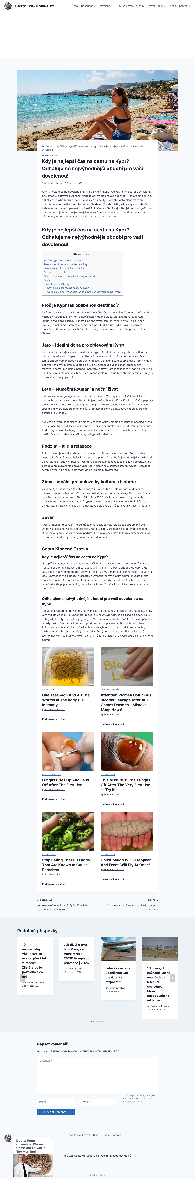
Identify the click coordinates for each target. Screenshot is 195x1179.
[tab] (91, 1021)
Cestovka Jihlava (53, 183)
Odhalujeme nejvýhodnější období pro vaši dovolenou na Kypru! (84, 291)
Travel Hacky (49, 155)
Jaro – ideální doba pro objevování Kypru (67, 264)
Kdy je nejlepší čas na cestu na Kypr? (68, 287)
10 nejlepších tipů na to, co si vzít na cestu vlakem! (132, 905)
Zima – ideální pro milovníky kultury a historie (70, 276)
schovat (86, 254)
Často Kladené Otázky (56, 284)
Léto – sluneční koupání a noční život (65, 268)
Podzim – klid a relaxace (58, 272)
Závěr (47, 280)
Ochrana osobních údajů (116, 1155)
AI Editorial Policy (97, 1175)
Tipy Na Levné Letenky (130, 5)
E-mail (85, 1101)
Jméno (43, 1101)
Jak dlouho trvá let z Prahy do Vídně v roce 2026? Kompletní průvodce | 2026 (76, 954)
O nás (172, 5)
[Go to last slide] (22, 978)
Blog (95, 1134)
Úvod (74, 5)
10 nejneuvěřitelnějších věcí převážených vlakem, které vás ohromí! (62, 905)
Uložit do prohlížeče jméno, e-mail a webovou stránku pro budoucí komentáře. (138, 1098)
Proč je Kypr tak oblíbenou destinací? (65, 260)
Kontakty (184, 5)
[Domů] (43, 146)
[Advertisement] (97, 35)
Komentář (45, 1060)
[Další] (172, 978)
